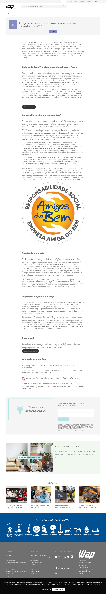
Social (53, 31)
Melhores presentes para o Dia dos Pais (40, 506)
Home (8, 16)
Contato (96, 1)
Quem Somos (9, 564)
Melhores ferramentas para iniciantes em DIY (63, 506)
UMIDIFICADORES (35, 576)
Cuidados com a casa (22, 13)
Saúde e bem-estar (47, 13)
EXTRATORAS (33, 564)
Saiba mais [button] (97, 584)
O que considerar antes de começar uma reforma (88, 506)
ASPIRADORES (34, 560)
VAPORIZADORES (34, 571)
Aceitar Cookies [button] (59, 589)
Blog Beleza (9, 576)
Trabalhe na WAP (10, 567)
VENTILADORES (34, 567)
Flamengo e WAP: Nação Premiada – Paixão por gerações (15, 507)
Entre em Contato (10, 569)
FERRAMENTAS (34, 573)
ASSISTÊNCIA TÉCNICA (85, 1)
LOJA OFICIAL (9, 1)
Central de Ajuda (10, 560)
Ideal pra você (35, 13)
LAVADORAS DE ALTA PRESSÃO (38, 555)
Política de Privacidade (12, 573)
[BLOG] (10, 8)
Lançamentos (9, 13)
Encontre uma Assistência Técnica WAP (16, 562)
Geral (98, 13)
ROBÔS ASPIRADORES (36, 562)
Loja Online (9, 555)
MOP (31, 569)
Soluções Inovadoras (61, 13)
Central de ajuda (72, 1)
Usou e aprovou (88, 13)
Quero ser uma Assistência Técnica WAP (16, 571)
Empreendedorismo (76, 13)
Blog (63, 1)
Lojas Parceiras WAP (11, 558)
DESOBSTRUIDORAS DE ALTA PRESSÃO (40, 558)
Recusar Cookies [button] (46, 589)
